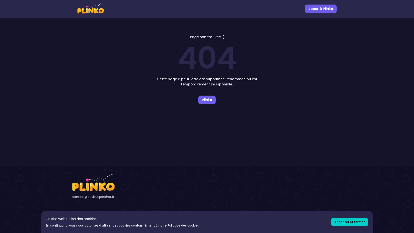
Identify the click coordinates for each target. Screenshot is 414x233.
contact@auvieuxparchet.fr (93, 197)
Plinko (207, 99)
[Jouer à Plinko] (90, 9)
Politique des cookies (183, 225)
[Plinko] (115, 183)
